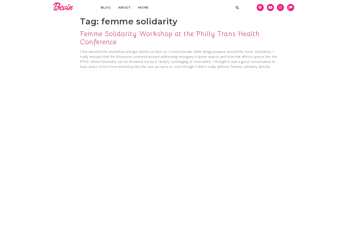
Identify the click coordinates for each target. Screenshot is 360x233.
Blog (106, 7)
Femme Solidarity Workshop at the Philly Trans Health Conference (170, 38)
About (124, 7)
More (143, 7)
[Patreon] (290, 7)
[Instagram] (280, 7)
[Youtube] (270, 7)
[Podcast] (260, 7)
